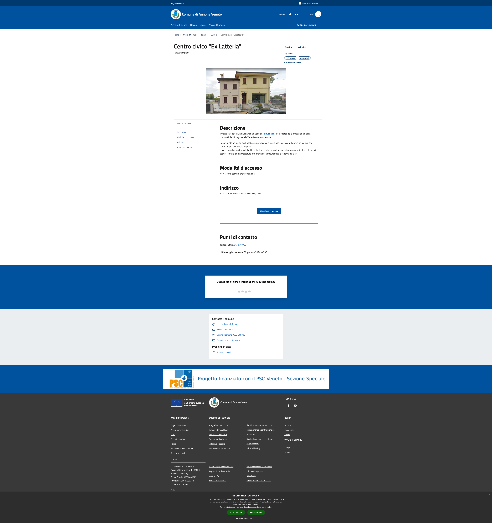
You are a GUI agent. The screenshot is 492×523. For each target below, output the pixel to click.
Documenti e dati (178, 453)
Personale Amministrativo (182, 448)
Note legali (251, 475)
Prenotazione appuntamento (221, 466)
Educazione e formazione (219, 448)
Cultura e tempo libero (218, 429)
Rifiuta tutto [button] (256, 512)
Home (176, 34)
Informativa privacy (255, 471)
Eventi (287, 451)
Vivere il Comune (190, 34)
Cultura (214, 34)
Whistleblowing (253, 448)
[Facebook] (289, 14)
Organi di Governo (178, 425)
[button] (246, 518)
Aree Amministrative (180, 429)
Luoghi (204, 34)
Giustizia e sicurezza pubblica (259, 425)
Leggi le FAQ (214, 475)
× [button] (489, 495)
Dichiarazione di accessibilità (259, 480)
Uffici (173, 434)
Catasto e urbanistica (218, 439)
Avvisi (287, 434)
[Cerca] (318, 14)
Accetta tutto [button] (236, 512)
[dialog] (246, 507)
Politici (174, 443)
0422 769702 (240, 244)
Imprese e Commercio (218, 434)
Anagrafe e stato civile (218, 425)
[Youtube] (295, 14)
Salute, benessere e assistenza (260, 439)
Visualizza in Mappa (269, 210)
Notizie (287, 425)
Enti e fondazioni (178, 439)
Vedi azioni (302, 47)
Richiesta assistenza (217, 480)
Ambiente (251, 434)
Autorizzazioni (253, 443)
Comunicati (289, 429)
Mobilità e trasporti (217, 443)
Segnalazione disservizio (219, 471)
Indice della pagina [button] (184, 123)
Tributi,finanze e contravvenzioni (261, 429)
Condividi (289, 47)
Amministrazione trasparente (259, 466)
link (270, 507)
